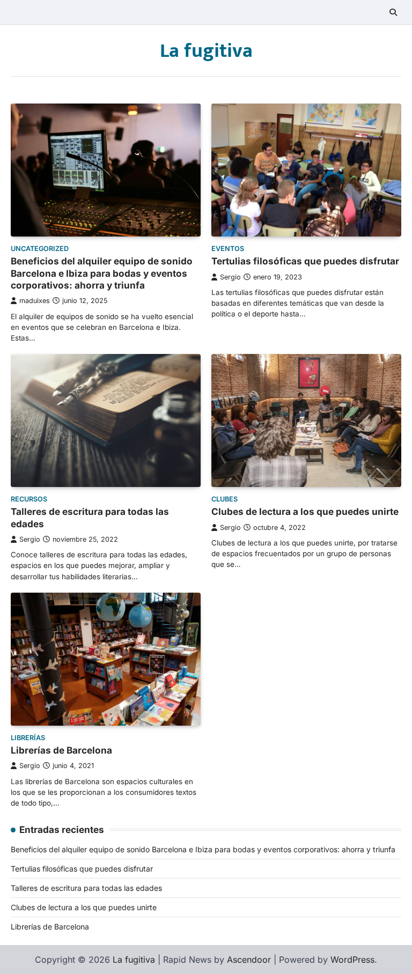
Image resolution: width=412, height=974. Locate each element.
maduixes (34, 301)
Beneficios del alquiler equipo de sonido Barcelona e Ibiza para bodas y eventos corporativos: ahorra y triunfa (102, 273)
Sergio (230, 277)
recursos (29, 499)
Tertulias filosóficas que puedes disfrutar (305, 261)
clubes (224, 499)
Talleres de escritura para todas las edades (86, 887)
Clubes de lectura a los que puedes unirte (305, 511)
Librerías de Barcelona (61, 750)
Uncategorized (40, 249)
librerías (28, 738)
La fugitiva (206, 51)
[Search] (393, 12)
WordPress (352, 959)
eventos (227, 249)
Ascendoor (249, 959)
